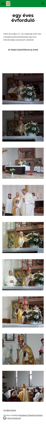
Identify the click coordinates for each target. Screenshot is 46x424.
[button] (3, 3)
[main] (23, 17)
